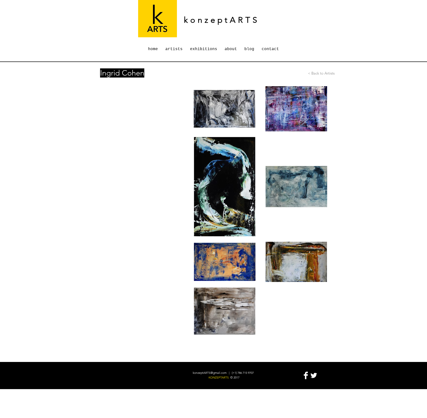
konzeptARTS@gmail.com (210, 373)
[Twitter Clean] (314, 375)
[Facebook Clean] (306, 375)
